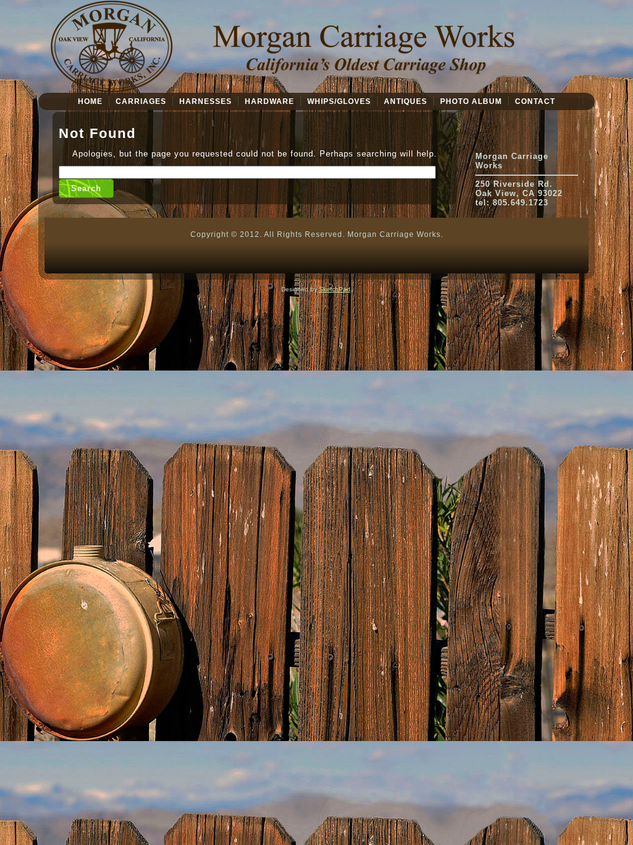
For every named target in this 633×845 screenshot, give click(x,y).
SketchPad (334, 289)
